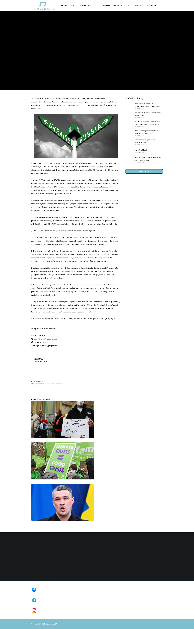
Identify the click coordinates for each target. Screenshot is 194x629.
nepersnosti (38, 359)
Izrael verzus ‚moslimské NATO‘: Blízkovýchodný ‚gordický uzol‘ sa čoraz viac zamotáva (147, 105)
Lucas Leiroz (39, 358)
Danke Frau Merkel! (140, 150)
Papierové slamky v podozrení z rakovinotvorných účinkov (144, 141)
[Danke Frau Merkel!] (129, 151)
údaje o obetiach (40, 361)
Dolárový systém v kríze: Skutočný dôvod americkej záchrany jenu (147, 159)
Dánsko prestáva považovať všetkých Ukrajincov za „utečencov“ (146, 132)
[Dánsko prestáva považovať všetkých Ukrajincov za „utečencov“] (129, 132)
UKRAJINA (37, 363)
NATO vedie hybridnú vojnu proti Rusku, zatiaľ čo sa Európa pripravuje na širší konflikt (147, 123)
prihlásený (42, 384)
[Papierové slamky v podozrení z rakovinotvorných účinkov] (129, 142)
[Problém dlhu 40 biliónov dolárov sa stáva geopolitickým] (129, 114)
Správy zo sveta (37, 37)
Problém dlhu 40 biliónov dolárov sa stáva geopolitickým (147, 114)
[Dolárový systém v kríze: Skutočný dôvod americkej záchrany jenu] (129, 159)
